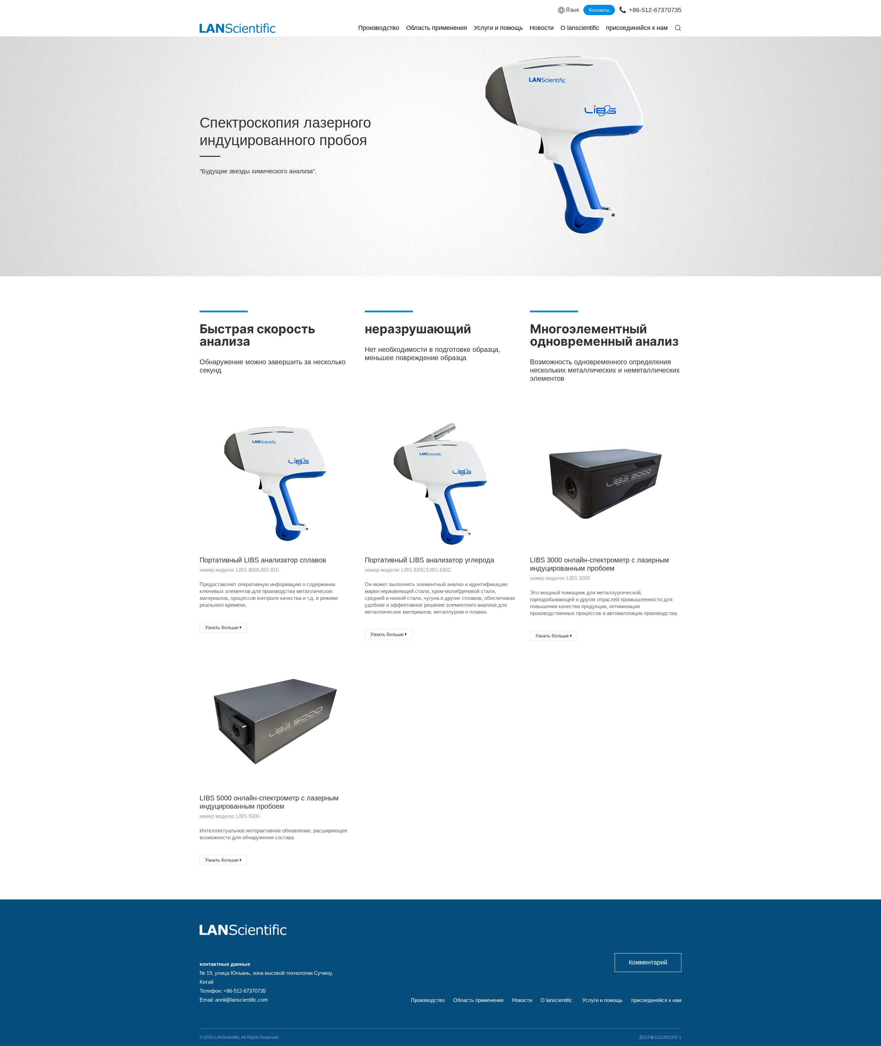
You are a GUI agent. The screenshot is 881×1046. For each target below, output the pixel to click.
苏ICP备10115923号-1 (660, 1037)
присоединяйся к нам (637, 27)
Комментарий (648, 962)
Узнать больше (222, 627)
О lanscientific (580, 27)
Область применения (436, 27)
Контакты (599, 10)
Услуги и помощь (498, 27)
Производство (378, 27)
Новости (542, 27)
